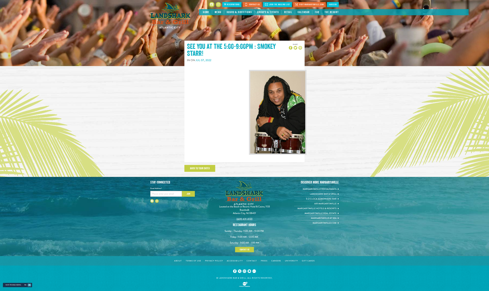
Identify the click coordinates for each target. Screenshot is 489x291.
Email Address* (156, 188)
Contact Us (254, 5)
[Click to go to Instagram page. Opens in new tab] (157, 201)
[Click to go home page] (170, 15)
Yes (25, 285)
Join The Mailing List (279, 5)
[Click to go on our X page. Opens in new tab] (239, 271)
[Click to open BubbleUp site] (244, 284)
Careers (333, 5)
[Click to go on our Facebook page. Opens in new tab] (235, 271)
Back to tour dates (200, 168)
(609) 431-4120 (244, 219)
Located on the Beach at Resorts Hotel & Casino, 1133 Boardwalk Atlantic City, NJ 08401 (244, 210)
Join (188, 194)
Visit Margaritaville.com (311, 5)
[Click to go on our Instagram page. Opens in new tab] (244, 271)
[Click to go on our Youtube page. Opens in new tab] (249, 271)
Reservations (233, 5)
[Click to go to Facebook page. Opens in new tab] (152, 201)
